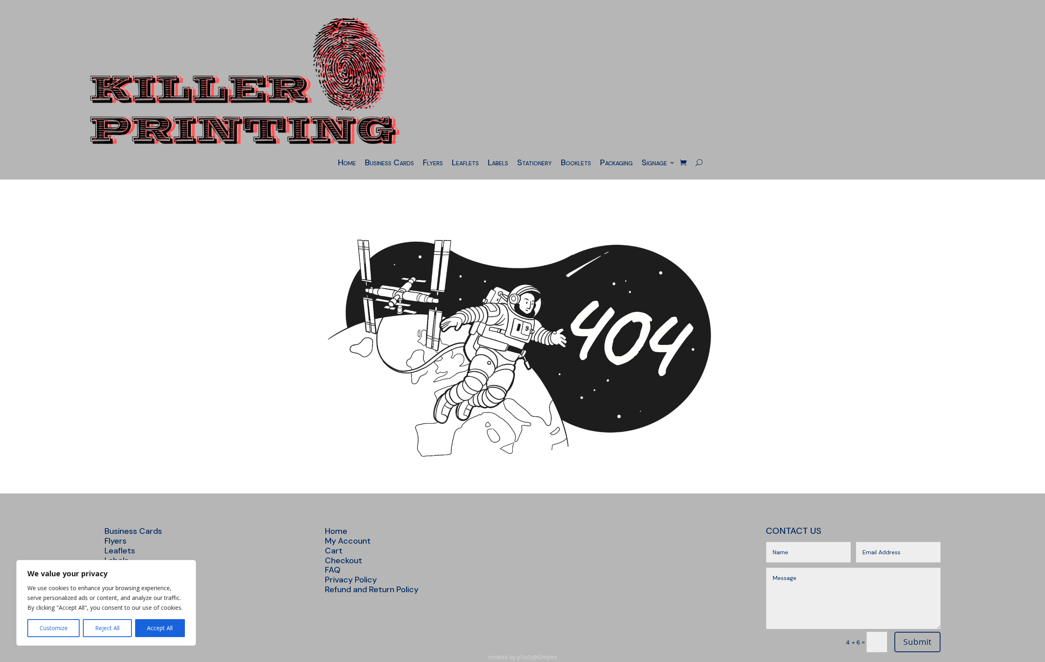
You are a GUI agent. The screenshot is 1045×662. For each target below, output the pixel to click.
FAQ (332, 569)
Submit (917, 641)
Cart (333, 550)
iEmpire (547, 657)
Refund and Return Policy (371, 589)
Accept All (160, 628)
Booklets (576, 164)
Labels (498, 164)
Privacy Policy (351, 579)
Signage (654, 164)
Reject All (107, 628)
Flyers (433, 164)
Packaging (616, 164)
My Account (348, 540)
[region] (106, 603)
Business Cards (389, 164)
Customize (54, 628)
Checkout (343, 560)
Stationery (534, 164)
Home (347, 164)
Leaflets (465, 164)
